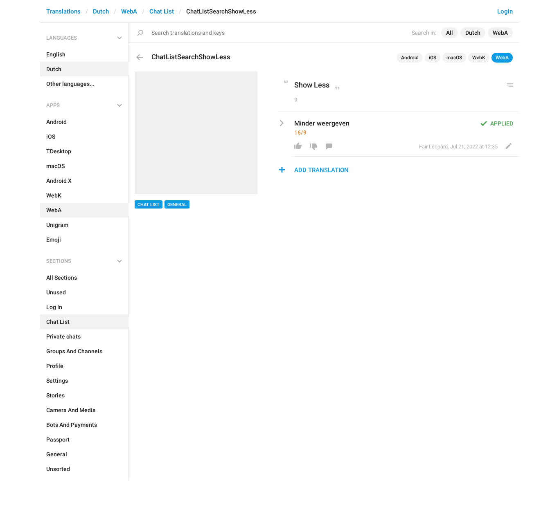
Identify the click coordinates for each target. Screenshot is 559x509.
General (177, 204)
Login (505, 11)
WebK (478, 58)
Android (410, 58)
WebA (129, 11)
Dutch (101, 11)
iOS (432, 58)
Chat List (161, 11)
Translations (63, 11)
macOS (454, 58)
